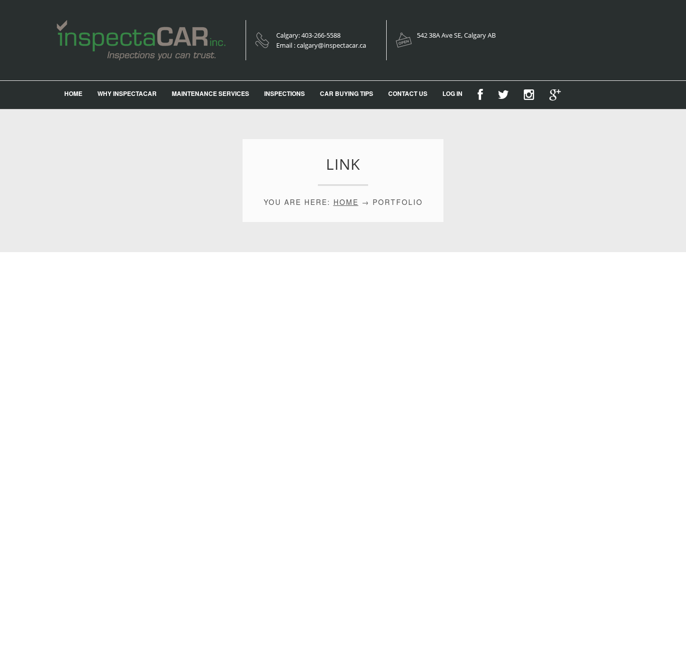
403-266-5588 (320, 35)
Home (346, 202)
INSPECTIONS (284, 93)
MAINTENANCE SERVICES (210, 93)
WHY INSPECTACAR (127, 93)
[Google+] (555, 95)
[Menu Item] (480, 95)
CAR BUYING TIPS (346, 93)
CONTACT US (407, 93)
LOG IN (452, 93)
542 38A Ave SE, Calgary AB (456, 35)
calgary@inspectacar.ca (331, 45)
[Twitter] (503, 95)
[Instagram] (529, 95)
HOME (73, 93)
